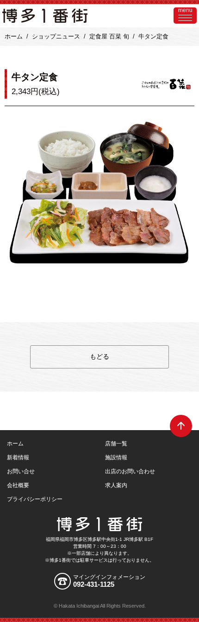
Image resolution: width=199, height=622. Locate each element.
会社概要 (18, 485)
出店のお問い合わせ (130, 471)
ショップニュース (56, 36)
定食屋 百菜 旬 (109, 36)
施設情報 (116, 457)
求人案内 (116, 485)
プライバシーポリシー (34, 499)
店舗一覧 (116, 443)
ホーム (14, 36)
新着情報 (18, 457)
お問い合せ (21, 471)
